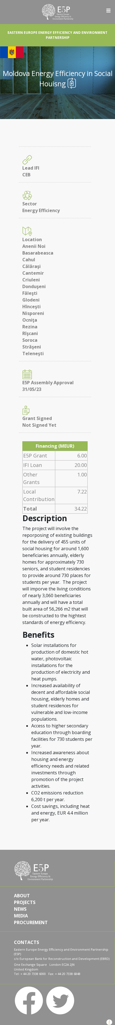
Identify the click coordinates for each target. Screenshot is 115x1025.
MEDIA (21, 916)
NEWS (20, 909)
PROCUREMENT (31, 922)
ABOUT (22, 896)
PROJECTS (24, 902)
